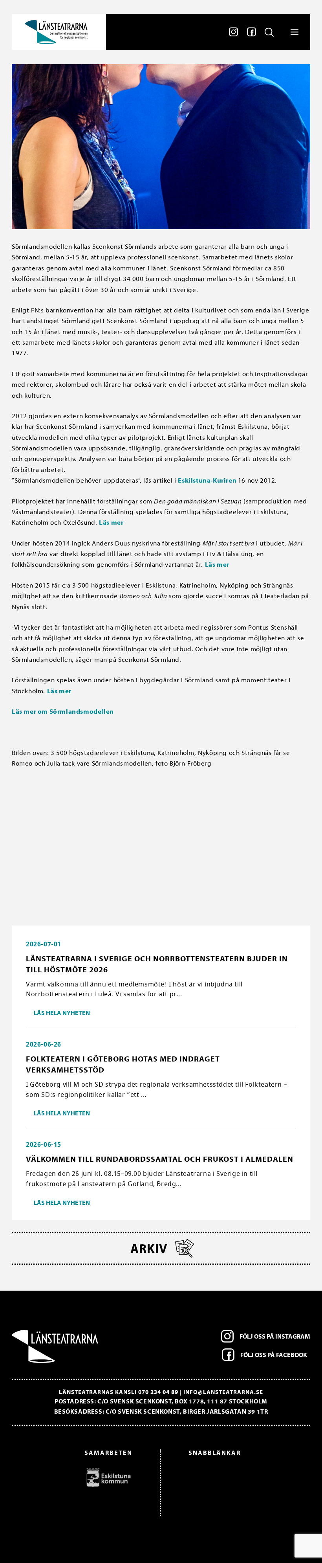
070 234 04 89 (158, 1392)
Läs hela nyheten (62, 1013)
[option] (76, 1477)
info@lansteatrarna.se (223, 1392)
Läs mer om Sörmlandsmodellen (63, 711)
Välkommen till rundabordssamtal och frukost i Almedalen (159, 1159)
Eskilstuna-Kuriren (208, 480)
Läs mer (112, 522)
